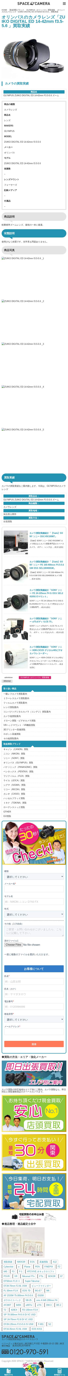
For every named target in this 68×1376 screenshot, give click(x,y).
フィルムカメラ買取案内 (15, 703)
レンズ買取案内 (10, 707)
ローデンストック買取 (14, 807)
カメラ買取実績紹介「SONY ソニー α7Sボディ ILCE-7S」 (46, 620)
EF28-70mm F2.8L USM (15, 1286)
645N (18, 1305)
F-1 (20, 1271)
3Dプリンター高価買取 (14, 729)
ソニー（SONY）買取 (14, 758)
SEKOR (51, 1276)
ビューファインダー (41, 1286)
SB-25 (29, 1300)
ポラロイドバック (12, 1300)
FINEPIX (48, 1266)
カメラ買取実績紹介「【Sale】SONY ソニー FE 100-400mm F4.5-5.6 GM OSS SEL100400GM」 (47, 564)
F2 (59, 1266)
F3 (13, 1271)
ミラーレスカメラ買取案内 (16, 698)
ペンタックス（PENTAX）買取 (18, 771)
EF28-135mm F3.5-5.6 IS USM (18, 1324)
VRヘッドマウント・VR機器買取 (19, 725)
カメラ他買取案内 (12, 716)
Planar (27, 1266)
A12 (55, 1262)
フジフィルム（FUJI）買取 (16, 776)
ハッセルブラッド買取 (14, 798)
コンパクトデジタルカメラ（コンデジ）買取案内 (27, 711)
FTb (41, 1276)
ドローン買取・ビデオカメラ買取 (19, 720)
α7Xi (39, 1305)
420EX (14, 1310)
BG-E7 (38, 1290)
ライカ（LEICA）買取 (14, 780)
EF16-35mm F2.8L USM (15, 1329)
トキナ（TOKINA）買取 (15, 803)
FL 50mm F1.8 (11, 1290)
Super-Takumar (32, 1281)
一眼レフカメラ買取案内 (15, 694)
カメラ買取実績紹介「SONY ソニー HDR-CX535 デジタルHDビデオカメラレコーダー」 (46, 650)
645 (5, 1271)
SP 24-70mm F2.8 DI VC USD (18, 1319)
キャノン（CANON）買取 (15, 749)
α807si (29, 1305)
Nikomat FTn (28, 1276)
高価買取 (43, 1262)
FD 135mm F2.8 (30, 1310)
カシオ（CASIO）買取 (14, 794)
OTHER (7, 811)
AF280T (7, 1305)
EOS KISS (37, 1329)
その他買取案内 (10, 738)
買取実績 (7, 681)
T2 (5, 1310)
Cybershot (8, 1266)
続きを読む (59, 547)
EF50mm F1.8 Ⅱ (12, 1281)
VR (15, 1276)
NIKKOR (21, 1262)
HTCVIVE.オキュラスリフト (40, 1271)
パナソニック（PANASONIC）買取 (20, 767)
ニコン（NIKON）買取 (14, 753)
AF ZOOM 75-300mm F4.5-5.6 (18, 1295)
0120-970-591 (34, 1352)
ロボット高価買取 (12, 734)
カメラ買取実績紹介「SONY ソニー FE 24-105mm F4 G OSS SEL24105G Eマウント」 (46, 593)
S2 (49, 1324)
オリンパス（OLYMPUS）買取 (18, 762)
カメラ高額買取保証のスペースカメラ (20, 1339)
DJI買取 (7, 816)
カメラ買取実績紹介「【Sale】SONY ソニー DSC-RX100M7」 (46, 535)
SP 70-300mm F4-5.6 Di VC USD (19, 1314)
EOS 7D (26, 1290)
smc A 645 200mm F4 (46, 1300)
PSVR (7, 1276)
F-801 (41, 1324)
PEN (37, 1266)
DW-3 (48, 1305)
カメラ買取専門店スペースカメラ (34, 3)
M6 (47, 1290)
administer (8, 677)
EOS (32, 1262)
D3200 (41, 1295)
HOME (4, 10)
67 (61, 1276)
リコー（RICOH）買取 (14, 789)
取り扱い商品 (9, 688)
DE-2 (58, 1305)
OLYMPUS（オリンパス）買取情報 (40, 10)
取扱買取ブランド (17, 10)
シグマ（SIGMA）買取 (14, 785)
